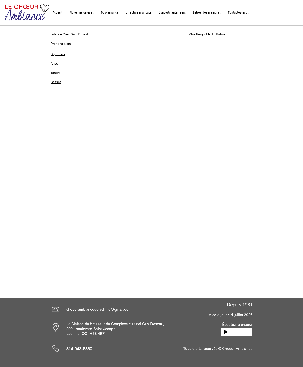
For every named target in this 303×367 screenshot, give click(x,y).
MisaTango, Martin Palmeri (208, 34)
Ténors (55, 73)
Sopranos (57, 54)
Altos (54, 63)
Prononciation (60, 44)
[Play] (226, 332)
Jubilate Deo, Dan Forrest (69, 34)
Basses (55, 82)
